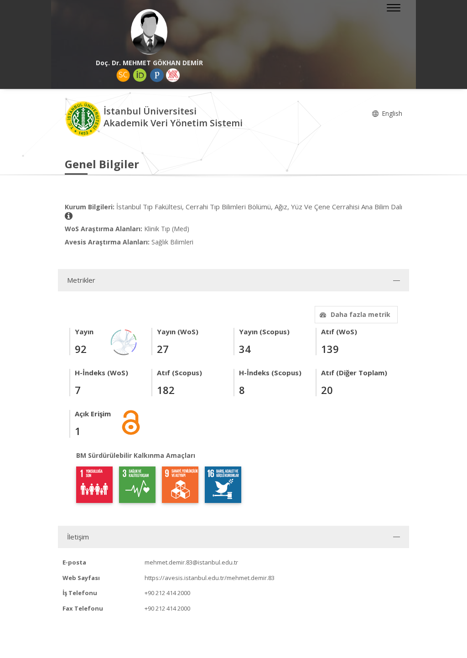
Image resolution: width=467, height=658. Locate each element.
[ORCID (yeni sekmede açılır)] (140, 75)
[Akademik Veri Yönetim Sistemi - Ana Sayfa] (84, 118)
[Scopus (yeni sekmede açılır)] (123, 75)
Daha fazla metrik (360, 314)
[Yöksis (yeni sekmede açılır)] (173, 75)
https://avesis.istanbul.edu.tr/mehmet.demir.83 (210, 578)
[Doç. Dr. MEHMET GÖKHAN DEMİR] (149, 32)
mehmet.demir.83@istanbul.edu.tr (191, 562)
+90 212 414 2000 (167, 593)
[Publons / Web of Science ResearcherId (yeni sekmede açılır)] (157, 75)
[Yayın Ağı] (124, 341)
